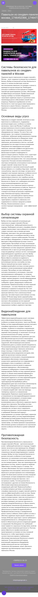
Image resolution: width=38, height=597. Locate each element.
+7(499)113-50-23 (20, 560)
